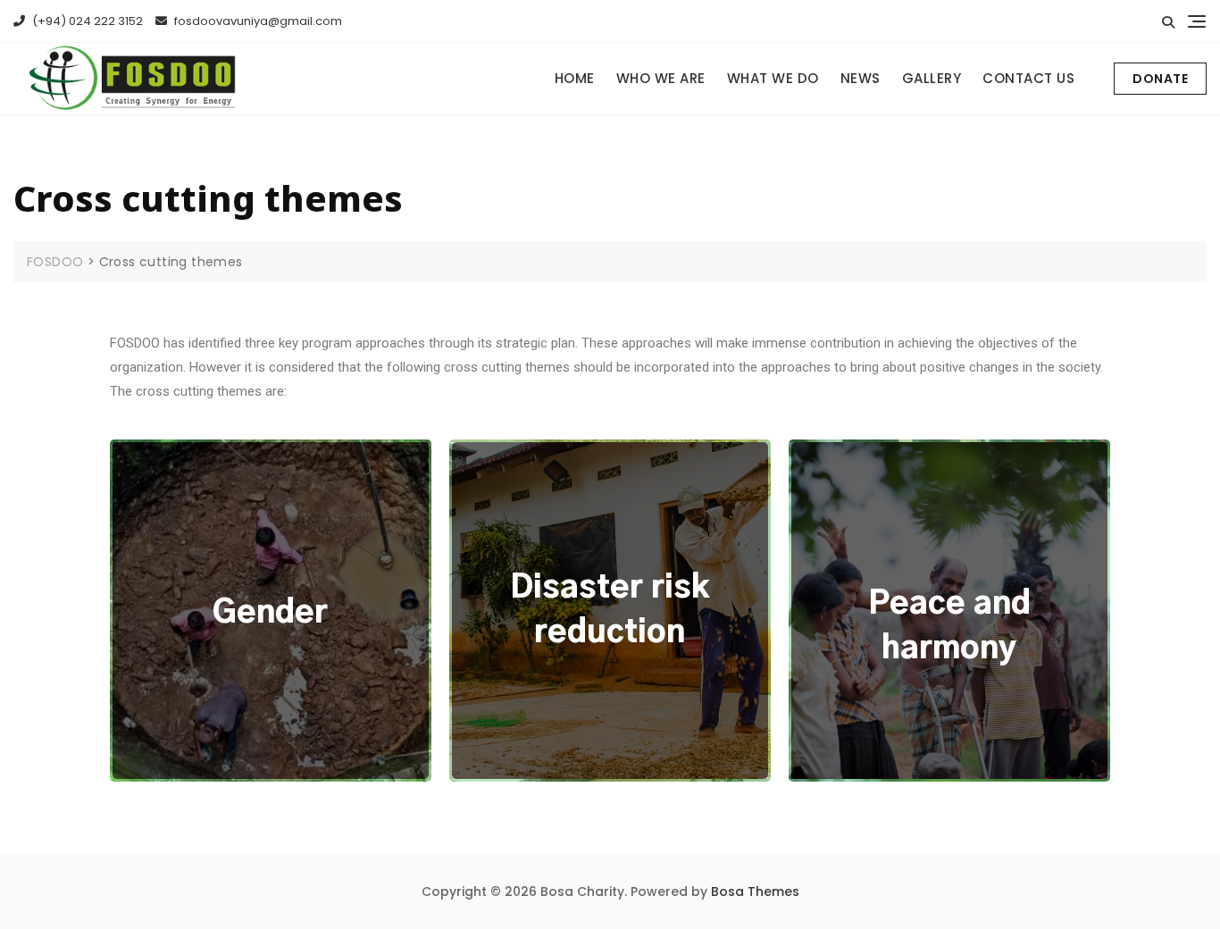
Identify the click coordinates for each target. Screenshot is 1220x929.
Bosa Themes (755, 891)
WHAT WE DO (773, 78)
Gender (270, 613)
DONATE (1160, 79)
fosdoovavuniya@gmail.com (256, 21)
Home (575, 78)
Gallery (932, 78)
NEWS (860, 78)
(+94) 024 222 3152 (86, 21)
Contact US (1028, 78)
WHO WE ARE (661, 78)
